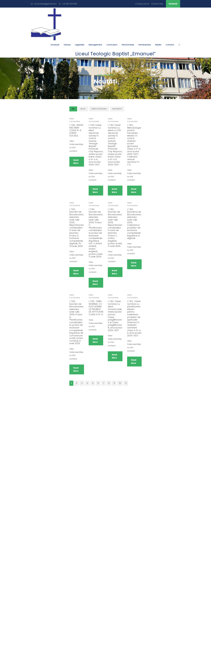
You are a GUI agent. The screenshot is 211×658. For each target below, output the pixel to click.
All (73, 109)
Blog (83, 109)
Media (158, 44)
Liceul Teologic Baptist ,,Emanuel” (115, 53)
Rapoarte (117, 109)
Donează (173, 3)
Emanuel (55, 44)
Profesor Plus (157, 3)
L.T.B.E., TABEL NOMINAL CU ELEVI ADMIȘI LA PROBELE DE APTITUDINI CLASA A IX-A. (96, 308)
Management (95, 44)
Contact (170, 44)
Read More (76, 161)
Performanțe (128, 44)
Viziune (67, 44)
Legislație (79, 44)
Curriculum (111, 44)
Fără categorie (99, 109)
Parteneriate (144, 44)
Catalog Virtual (142, 3)
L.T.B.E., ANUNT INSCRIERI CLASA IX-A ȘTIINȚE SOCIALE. (76, 130)
